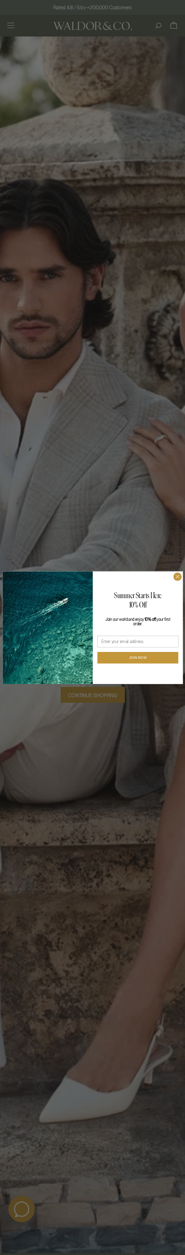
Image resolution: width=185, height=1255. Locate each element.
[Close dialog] (177, 577)
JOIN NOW (138, 658)
